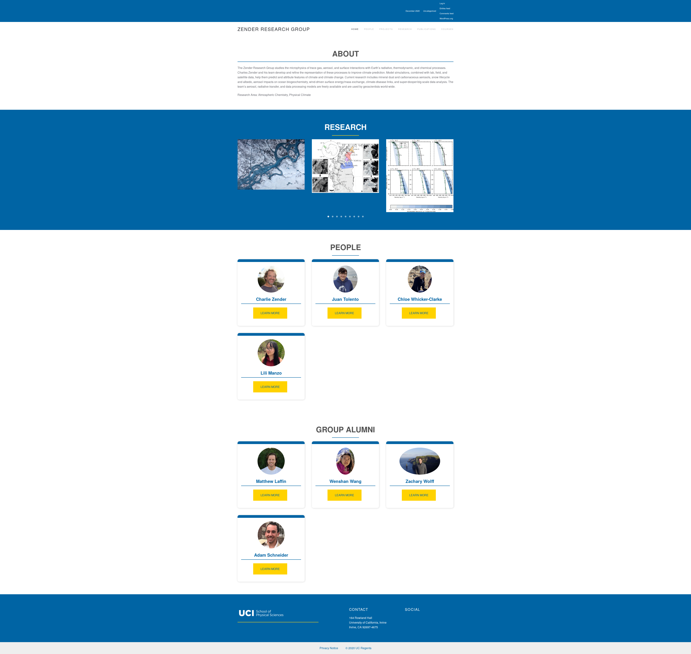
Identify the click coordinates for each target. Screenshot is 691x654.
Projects (386, 29)
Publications (426, 29)
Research (405, 29)
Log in (442, 3)
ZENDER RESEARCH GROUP (274, 29)
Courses (447, 29)
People (369, 29)
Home (355, 29)
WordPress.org (446, 18)
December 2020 (413, 10)
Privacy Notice (329, 648)
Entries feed (445, 8)
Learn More (270, 313)
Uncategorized (429, 10)
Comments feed (446, 13)
